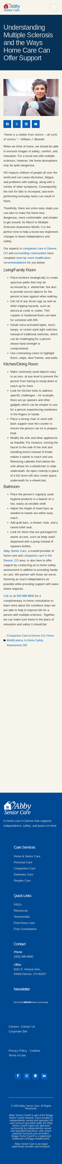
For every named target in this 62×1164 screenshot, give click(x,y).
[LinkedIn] (44, 1076)
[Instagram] (27, 1076)
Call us (7, 596)
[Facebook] (18, 1076)
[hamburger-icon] (54, 7)
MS (5, 172)
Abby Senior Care (14, 551)
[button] (7, 124)
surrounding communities (30, 253)
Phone (18, 952)
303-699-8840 (25, 596)
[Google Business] (35, 1076)
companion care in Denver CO (26, 635)
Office (17, 964)
